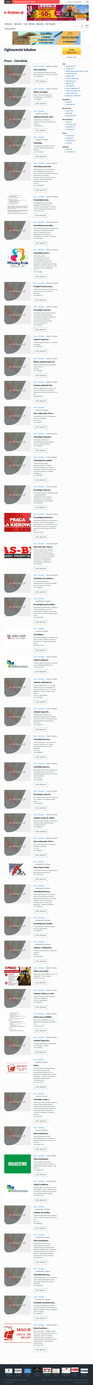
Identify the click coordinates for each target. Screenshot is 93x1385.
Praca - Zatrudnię (39, 66)
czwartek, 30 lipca (51, 1325)
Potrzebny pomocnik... (43, 166)
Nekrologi (32, 24)
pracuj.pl (69, 143)
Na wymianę (71, 74)
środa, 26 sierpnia (51, 163)
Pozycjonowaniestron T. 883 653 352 (27, 1374)
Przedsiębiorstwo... (42, 200)
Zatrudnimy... (39, 634)
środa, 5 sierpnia (51, 1156)
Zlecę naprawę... (40, 69)
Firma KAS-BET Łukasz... (43, 547)
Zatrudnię (70, 140)
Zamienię (70, 129)
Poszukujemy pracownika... (45, 604)
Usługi (69, 138)
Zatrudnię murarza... (42, 767)
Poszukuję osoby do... (43, 310)
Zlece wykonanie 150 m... (44, 413)
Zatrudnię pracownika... (43, 460)
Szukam (70, 136)
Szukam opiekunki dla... (43, 385)
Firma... (37, 1065)
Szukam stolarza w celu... (44, 993)
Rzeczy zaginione (73, 88)
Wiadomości (8, 24)
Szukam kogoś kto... (42, 1040)
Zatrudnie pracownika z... (44, 578)
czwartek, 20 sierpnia (41, 410)
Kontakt (62, 1380)
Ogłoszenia (18, 24)
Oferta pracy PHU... (41, 971)
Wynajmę (70, 127)
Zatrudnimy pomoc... (42, 253)
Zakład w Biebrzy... (41, 660)
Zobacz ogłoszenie (40, 81)
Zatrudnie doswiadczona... (45, 1303)
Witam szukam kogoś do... (45, 362)
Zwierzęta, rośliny (73, 96)
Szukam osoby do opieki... (44, 818)
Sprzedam (70, 104)
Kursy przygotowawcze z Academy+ (25, 2)
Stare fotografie (50, 24)
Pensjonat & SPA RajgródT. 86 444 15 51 (55, 1374)
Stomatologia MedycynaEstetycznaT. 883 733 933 (66, 1374)
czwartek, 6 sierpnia (41, 1062)
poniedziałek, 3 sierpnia (42, 1209)
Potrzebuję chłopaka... (43, 437)
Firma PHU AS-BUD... (42, 867)
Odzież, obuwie (72, 78)
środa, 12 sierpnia (51, 657)
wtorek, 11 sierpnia (51, 814)
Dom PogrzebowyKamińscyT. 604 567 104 (37, 1374)
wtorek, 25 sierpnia (52, 197)
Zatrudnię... (38, 143)
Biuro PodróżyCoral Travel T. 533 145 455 (9, 1374)
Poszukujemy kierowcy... (44, 517)
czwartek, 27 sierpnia (41, 113)
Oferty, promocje (10, 29)
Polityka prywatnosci (81, 1382)
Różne (69, 83)
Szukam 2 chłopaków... (43, 948)
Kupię (69, 102)
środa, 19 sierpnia (51, 433)
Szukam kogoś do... (42, 339)
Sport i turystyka (73, 91)
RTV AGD (70, 86)
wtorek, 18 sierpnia (52, 514)
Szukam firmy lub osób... (44, 117)
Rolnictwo (70, 81)
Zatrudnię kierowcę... (42, 739)
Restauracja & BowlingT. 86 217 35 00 (18, 1374)
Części (69, 111)
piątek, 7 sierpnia (51, 968)
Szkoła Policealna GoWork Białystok (75, 1374)
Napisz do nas (53, 1380)
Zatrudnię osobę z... (42, 1099)
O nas (44, 1380)
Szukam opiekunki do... (43, 682)
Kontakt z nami (71, 57)
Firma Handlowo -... (42, 1328)
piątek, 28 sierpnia (52, 66)
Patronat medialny (81, 1380)
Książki (70, 69)
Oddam (70, 76)
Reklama (70, 1380)
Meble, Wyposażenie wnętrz (77, 71)
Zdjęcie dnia (39, 24)
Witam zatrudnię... (41, 92)
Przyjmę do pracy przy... (43, 286)
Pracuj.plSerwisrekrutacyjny (84, 1374)
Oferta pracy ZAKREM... (43, 1017)
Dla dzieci (70, 66)
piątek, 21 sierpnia (51, 307)
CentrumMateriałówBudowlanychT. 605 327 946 (47, 1374)
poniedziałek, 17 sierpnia (42, 601)
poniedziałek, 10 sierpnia (42, 864)
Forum (25, 24)
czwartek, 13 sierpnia (41, 631)
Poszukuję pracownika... (44, 923)
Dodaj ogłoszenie (71, 51)
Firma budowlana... (41, 1133)
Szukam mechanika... (42, 1212)
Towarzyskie (71, 93)
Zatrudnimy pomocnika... (44, 225)
